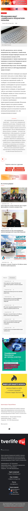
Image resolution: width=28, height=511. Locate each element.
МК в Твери (15, 492)
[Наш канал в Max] (9, 429)
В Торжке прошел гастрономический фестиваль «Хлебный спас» (13, 330)
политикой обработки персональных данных (13, 507)
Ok (14, 509)
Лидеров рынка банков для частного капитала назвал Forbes (13, 292)
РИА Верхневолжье (15, 494)
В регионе (4, 13)
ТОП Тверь (15, 490)
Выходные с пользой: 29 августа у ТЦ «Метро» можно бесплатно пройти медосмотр (13, 314)
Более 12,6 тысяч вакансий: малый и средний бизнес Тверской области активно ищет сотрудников (13, 322)
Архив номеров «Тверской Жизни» (8, 404)
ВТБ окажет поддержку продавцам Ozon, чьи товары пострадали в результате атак (13, 307)
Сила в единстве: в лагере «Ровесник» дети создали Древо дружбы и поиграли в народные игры (13, 285)
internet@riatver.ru (14, 484)
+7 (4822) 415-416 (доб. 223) (14, 479)
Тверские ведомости (14, 489)
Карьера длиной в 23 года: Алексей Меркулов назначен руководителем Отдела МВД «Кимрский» (13, 300)
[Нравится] (2, 159)
